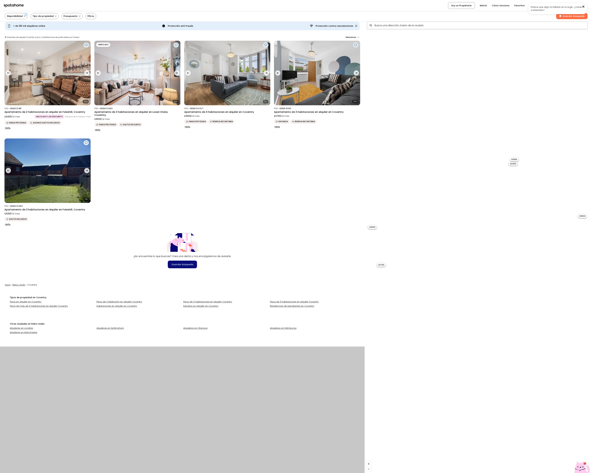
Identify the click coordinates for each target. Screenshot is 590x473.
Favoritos (519, 5)
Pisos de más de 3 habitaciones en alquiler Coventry (39, 306)
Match (483, 5)
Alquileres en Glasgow (195, 328)
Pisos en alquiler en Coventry (25, 301)
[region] (477, 246)
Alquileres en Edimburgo (283, 328)
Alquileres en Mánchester (23, 332)
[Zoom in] (368, 463)
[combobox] (477, 25)
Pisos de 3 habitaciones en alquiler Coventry (294, 301)
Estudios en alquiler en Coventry (200, 306)
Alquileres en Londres (21, 328)
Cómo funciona (500, 5)
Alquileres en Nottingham (110, 328)
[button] (569, 5)
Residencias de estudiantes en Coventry (292, 306)
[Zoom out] (368, 468)
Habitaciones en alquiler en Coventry (116, 306)
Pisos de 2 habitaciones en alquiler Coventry (207, 301)
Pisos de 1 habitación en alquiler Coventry (119, 301)
